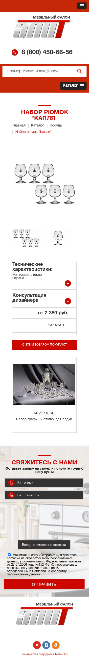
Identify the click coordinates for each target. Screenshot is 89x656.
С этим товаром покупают (44, 344)
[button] (82, 5)
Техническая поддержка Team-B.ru (44, 654)
